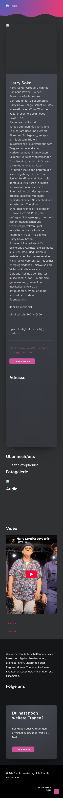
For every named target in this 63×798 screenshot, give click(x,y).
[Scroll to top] (56, 791)
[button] (55, 11)
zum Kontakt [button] (23, 749)
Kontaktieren (23, 361)
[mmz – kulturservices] (12, 11)
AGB (48, 790)
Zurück (12, 623)
